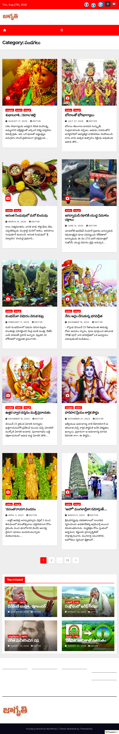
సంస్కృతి (27, 110)
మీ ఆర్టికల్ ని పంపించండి (44, 666)
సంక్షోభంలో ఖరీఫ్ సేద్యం (81, 606)
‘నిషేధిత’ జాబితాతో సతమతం (85, 640)
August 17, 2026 (18, 121)
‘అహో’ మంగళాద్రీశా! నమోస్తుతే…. (86, 509)
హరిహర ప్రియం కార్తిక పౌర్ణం (82, 412)
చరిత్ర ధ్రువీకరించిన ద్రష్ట (23, 640)
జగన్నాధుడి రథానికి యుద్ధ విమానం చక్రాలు (87, 217)
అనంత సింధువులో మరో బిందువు (26, 215)
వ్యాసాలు (22, 602)
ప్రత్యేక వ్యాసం (13, 602)
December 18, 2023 (79, 322)
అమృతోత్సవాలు (14, 636)
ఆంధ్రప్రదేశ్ (69, 602)
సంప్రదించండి (8, 673)
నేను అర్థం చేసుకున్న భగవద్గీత (83, 316)
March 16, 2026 (17, 221)
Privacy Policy (100, 684)
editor (37, 121)
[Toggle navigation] (62, 30)
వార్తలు (77, 602)
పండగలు (19, 110)
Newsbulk (71, 728)
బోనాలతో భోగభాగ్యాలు (79, 115)
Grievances (98, 677)
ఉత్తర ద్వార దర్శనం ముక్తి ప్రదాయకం (27, 412)
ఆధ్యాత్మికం (9, 110)
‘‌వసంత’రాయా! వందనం (20, 509)
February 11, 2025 (19, 322)
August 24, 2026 (20, 612)
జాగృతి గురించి (9, 666)
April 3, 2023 (16, 515)
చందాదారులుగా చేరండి (73, 673)
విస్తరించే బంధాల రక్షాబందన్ (27, 606)
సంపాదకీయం (68, 666)
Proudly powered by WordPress (42, 728)
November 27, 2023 (79, 419)
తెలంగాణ (69, 636)
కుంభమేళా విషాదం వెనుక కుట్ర (24, 316)
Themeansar (86, 728)
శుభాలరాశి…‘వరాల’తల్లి (20, 115)
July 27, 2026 (76, 121)
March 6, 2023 (76, 515)
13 (67, 560)
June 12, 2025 (76, 225)
